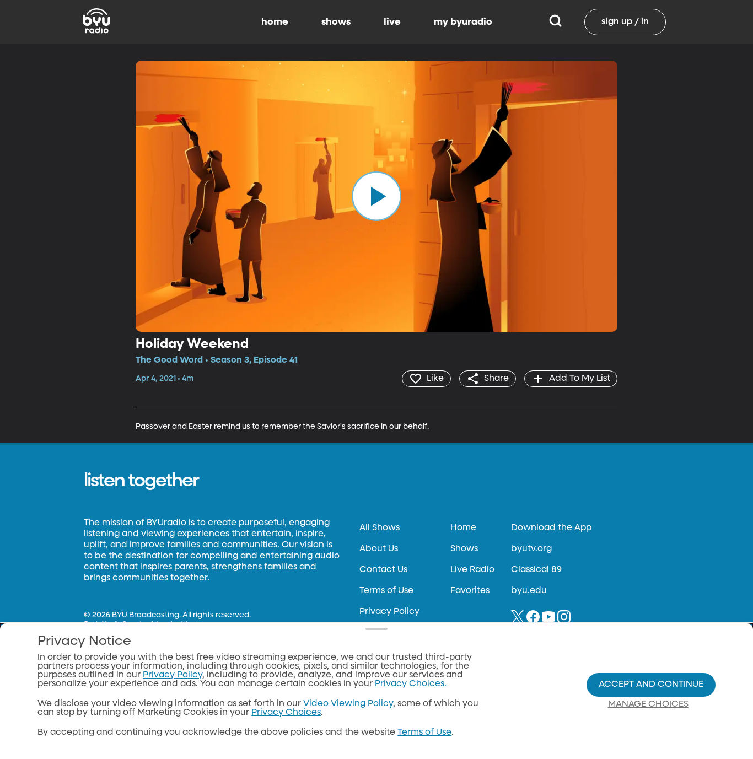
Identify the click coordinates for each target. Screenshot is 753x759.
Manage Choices (648, 704)
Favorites (470, 590)
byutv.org (531, 549)
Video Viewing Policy (348, 703)
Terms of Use (386, 590)
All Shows (379, 528)
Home (463, 528)
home (274, 22)
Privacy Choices (286, 712)
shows (336, 22)
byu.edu (529, 590)
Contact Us (383, 570)
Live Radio (472, 570)
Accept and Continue (651, 684)
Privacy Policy (389, 611)
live (392, 22)
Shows (464, 549)
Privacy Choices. (411, 684)
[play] (376, 196)
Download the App (551, 528)
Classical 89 (536, 570)
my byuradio (463, 22)
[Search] (555, 22)
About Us (378, 549)
